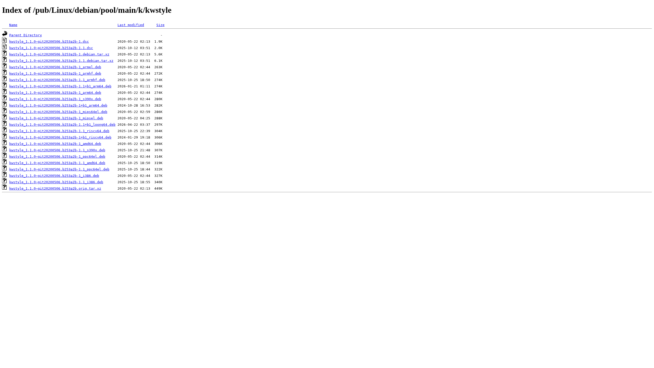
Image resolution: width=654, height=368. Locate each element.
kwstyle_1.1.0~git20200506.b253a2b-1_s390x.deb (55, 99)
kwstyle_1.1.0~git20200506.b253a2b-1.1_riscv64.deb (59, 131)
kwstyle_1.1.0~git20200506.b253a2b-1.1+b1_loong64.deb (62, 124)
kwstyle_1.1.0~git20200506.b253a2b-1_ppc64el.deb (57, 156)
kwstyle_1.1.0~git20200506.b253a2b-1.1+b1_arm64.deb (60, 86)
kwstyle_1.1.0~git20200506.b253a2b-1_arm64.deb (55, 93)
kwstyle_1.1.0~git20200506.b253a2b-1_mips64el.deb (58, 112)
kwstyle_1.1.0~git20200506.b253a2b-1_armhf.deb (55, 73)
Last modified (131, 25)
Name (13, 25)
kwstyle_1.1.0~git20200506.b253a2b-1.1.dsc (51, 48)
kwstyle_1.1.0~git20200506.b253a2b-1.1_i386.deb (56, 182)
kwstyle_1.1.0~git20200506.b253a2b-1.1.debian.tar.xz (61, 61)
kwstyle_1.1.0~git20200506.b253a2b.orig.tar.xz (55, 188)
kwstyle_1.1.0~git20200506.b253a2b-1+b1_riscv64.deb (60, 137)
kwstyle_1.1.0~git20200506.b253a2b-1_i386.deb (54, 176)
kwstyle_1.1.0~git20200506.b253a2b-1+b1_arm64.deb (58, 105)
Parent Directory (25, 35)
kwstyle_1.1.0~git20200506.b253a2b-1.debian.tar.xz (59, 54)
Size (160, 25)
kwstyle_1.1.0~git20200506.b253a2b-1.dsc (49, 41)
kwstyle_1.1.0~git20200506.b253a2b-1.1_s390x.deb (57, 150)
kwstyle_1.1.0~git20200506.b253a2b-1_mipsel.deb (56, 118)
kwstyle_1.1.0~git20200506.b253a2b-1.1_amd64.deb (57, 163)
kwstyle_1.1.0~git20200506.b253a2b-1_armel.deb (55, 67)
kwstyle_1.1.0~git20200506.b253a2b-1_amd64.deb (55, 144)
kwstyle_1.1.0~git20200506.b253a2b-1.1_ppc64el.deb (59, 169)
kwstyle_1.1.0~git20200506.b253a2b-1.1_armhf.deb (57, 80)
